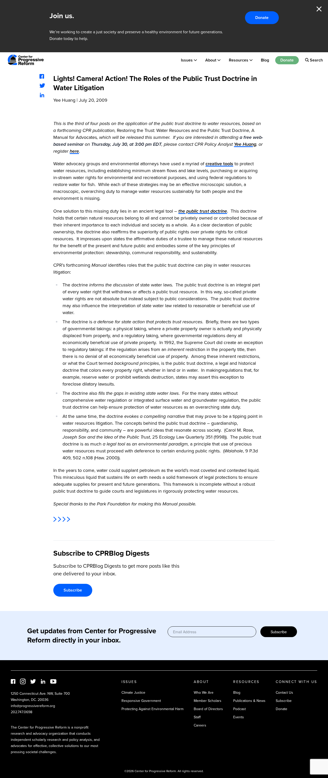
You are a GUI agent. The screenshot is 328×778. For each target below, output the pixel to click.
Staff (197, 717)
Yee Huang (64, 100)
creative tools (219, 163)
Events (238, 717)
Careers (200, 725)
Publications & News (249, 700)
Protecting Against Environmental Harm (152, 709)
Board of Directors (208, 709)
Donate (262, 17)
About (210, 60)
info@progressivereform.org (33, 706)
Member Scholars (207, 700)
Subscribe (73, 590)
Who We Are (203, 692)
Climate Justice (133, 692)
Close (319, 9)
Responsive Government (141, 700)
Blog (265, 60)
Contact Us (284, 692)
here (74, 151)
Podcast (239, 709)
